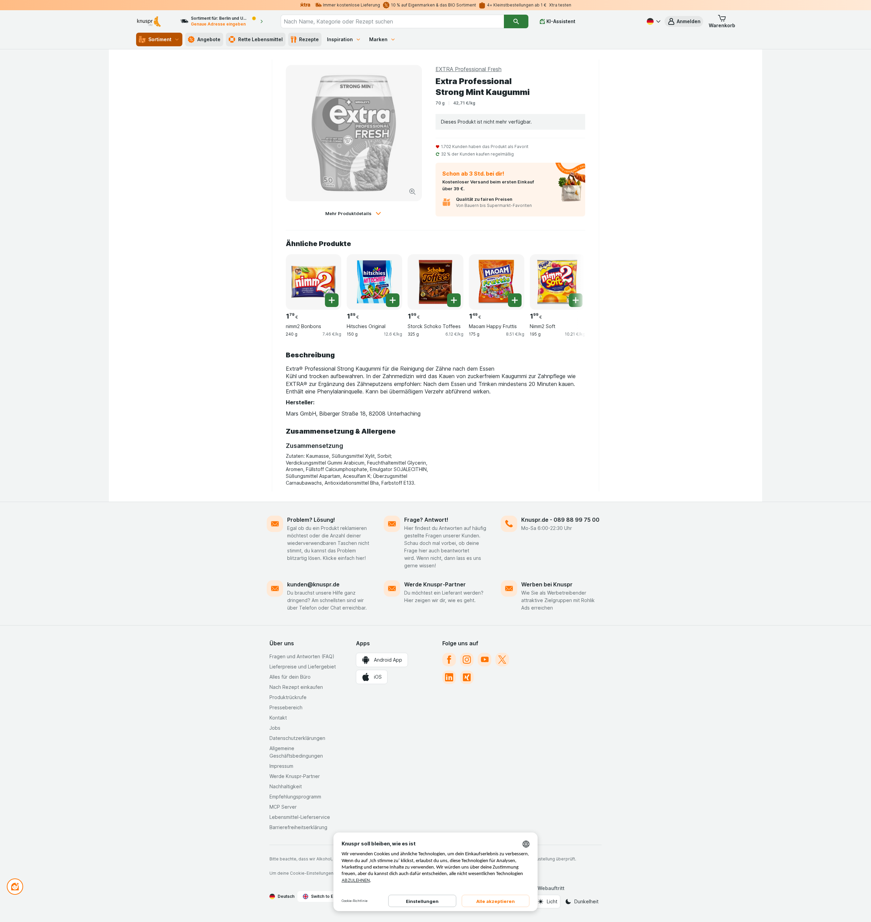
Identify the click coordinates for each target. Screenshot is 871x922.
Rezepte (309, 39)
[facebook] (449, 659)
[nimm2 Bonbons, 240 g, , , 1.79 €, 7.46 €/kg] (313, 282)
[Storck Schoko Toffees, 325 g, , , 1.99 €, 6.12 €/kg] (435, 282)
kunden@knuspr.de (313, 584)
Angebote (208, 39)
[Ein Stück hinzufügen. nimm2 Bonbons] (332, 300)
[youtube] (484, 659)
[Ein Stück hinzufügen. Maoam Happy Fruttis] (515, 300)
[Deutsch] (653, 21)
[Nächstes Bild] (571, 279)
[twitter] (502, 659)
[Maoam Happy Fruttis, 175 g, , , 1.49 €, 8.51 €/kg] (496, 282)
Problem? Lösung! (311, 519)
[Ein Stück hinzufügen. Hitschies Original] (392, 300)
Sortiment (159, 39)
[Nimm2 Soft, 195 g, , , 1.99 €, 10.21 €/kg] (557, 282)
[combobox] (392, 21)
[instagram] (467, 659)
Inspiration (340, 39)
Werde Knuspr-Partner (435, 584)
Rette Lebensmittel (260, 39)
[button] (683, 21)
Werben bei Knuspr (547, 584)
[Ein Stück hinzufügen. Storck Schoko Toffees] (454, 300)
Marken (378, 39)
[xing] (467, 677)
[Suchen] (516, 21)
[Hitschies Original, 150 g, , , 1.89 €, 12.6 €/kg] (374, 282)
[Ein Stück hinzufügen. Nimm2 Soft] (575, 300)
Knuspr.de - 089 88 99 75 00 (560, 519)
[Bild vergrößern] (412, 191)
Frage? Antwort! (426, 519)
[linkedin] (449, 677)
